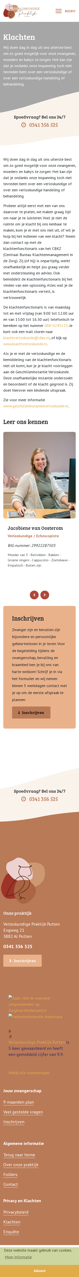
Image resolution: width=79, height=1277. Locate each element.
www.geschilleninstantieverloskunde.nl (35, 405)
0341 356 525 (43, 124)
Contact (10, 1184)
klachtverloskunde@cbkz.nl (26, 337)
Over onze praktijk (20, 1164)
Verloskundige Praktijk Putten (37, 1042)
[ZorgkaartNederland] (39, 1003)
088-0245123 (56, 325)
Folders (10, 1174)
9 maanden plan (18, 1102)
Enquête (11, 1232)
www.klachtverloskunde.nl (25, 343)
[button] (34, 595)
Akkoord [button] (39, 1271)
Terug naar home (19, 1155)
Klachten (11, 1222)
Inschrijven (33, 712)
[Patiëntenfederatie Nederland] (35, 1016)
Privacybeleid (16, 1212)
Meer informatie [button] (18, 1257)
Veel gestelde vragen (23, 1112)
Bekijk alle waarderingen (29, 1072)
